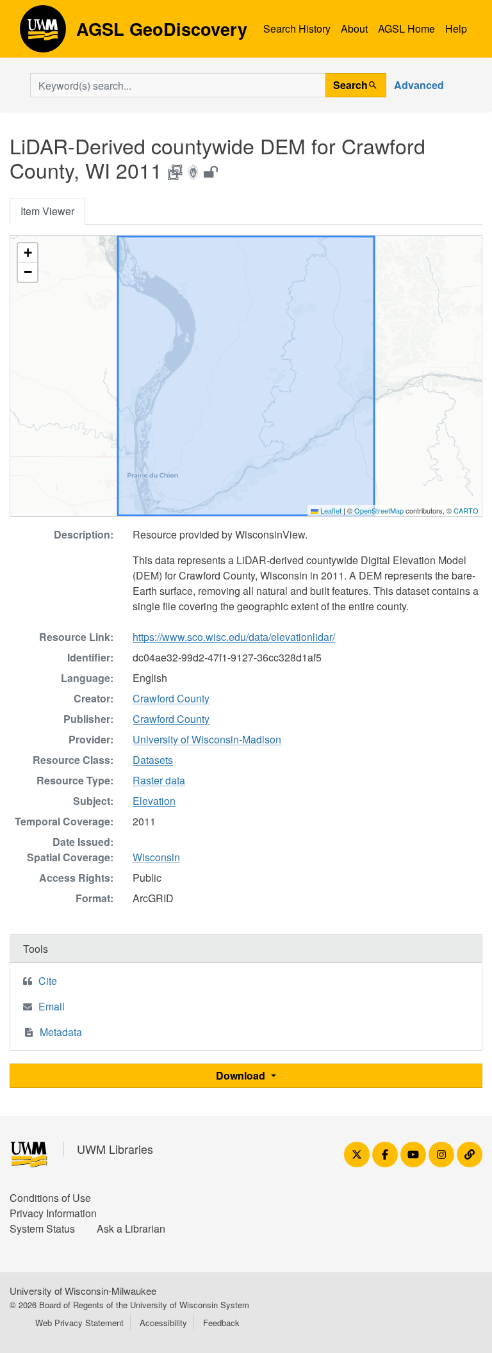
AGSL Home (406, 28)
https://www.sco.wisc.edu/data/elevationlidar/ (234, 636)
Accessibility (163, 1323)
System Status (42, 1228)
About (354, 28)
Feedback (221, 1323)
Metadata (61, 1032)
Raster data (159, 780)
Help (456, 28)
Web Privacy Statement (79, 1323)
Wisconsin (156, 857)
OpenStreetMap (379, 510)
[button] (27, 253)
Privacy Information (53, 1213)
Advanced (419, 84)
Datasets (153, 759)
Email (51, 1006)
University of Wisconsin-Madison (207, 739)
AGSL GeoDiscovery (43, 33)
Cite (47, 980)
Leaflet (329, 510)
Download (242, 1075)
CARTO (466, 510)
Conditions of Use (50, 1197)
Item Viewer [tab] (47, 211)
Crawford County (171, 698)
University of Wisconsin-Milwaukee (83, 1290)
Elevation (154, 800)
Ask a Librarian (131, 1228)
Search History (297, 28)
